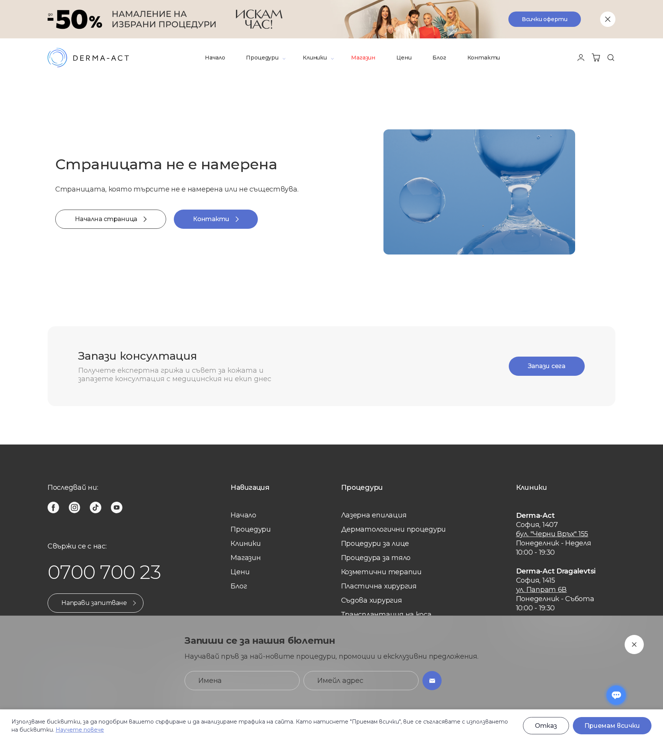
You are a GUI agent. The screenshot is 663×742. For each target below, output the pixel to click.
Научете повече (80, 729)
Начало (215, 57)
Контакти (483, 57)
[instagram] (74, 507)
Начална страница (106, 219)
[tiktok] (95, 507)
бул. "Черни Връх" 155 (552, 534)
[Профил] (580, 57)
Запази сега (547, 366)
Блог (439, 57)
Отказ (546, 725)
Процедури (262, 57)
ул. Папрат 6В (541, 589)
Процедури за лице (375, 543)
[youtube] (116, 507)
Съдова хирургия (371, 600)
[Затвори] (607, 19)
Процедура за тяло (376, 558)
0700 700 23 (104, 572)
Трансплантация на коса (386, 614)
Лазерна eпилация (374, 515)
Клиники (315, 57)
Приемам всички (612, 725)
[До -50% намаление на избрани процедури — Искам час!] (331, 19)
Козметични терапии (381, 572)
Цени (403, 57)
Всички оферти (544, 19)
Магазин (363, 57)
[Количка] (595, 57)
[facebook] (53, 507)
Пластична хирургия (379, 586)
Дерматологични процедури (393, 529)
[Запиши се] (432, 680)
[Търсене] (610, 57)
